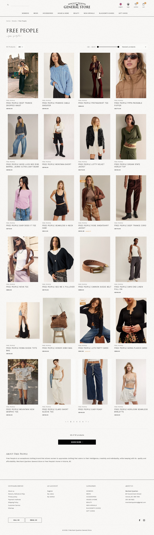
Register (50, 491)
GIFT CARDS (90, 511)
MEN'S (88, 494)
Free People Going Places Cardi (130, 348)
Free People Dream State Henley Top (127, 165)
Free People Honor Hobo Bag (57, 348)
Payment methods (14, 499)
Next (88, 421)
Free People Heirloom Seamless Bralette (131, 410)
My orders (50, 494)
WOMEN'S (89, 491)
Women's (25, 13)
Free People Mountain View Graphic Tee (20, 410)
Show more (76, 442)
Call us (16, 520)
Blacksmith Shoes (106, 13)
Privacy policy (12, 497)
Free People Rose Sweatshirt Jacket (93, 226)
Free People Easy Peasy (90, 409)
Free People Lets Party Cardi (93, 348)
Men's (36, 13)
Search (8, 4)
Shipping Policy (13, 502)
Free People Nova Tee (17, 287)
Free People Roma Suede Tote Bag (21, 349)
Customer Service (14, 505)
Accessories (48, 13)
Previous (66, 421)
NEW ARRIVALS (91, 505)
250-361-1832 (129, 499)
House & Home (63, 13)
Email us (33, 520)
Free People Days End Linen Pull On (128, 288)
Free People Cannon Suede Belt (94, 287)
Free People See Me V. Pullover (58, 287)
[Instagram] (144, 520)
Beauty (76, 13)
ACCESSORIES (91, 497)
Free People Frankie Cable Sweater (56, 104)
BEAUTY (89, 502)
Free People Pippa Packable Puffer (128, 104)
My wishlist (51, 497)
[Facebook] (139, 520)
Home (8, 21)
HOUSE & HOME (91, 499)
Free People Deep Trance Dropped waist (19, 104)
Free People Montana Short (56, 164)
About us (11, 491)
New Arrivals (89, 13)
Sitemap (11, 508)
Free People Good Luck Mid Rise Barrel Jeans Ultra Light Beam (22, 165)
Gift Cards (123, 13)
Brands (14, 21)
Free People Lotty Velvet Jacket (91, 165)
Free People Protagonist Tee (93, 103)
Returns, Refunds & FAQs (16, 494)
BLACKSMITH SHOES (93, 508)
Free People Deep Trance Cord (130, 225)
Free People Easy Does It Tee (21, 225)
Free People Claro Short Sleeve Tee (55, 410)
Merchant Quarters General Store (80, 530)
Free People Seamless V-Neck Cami (57, 226)
